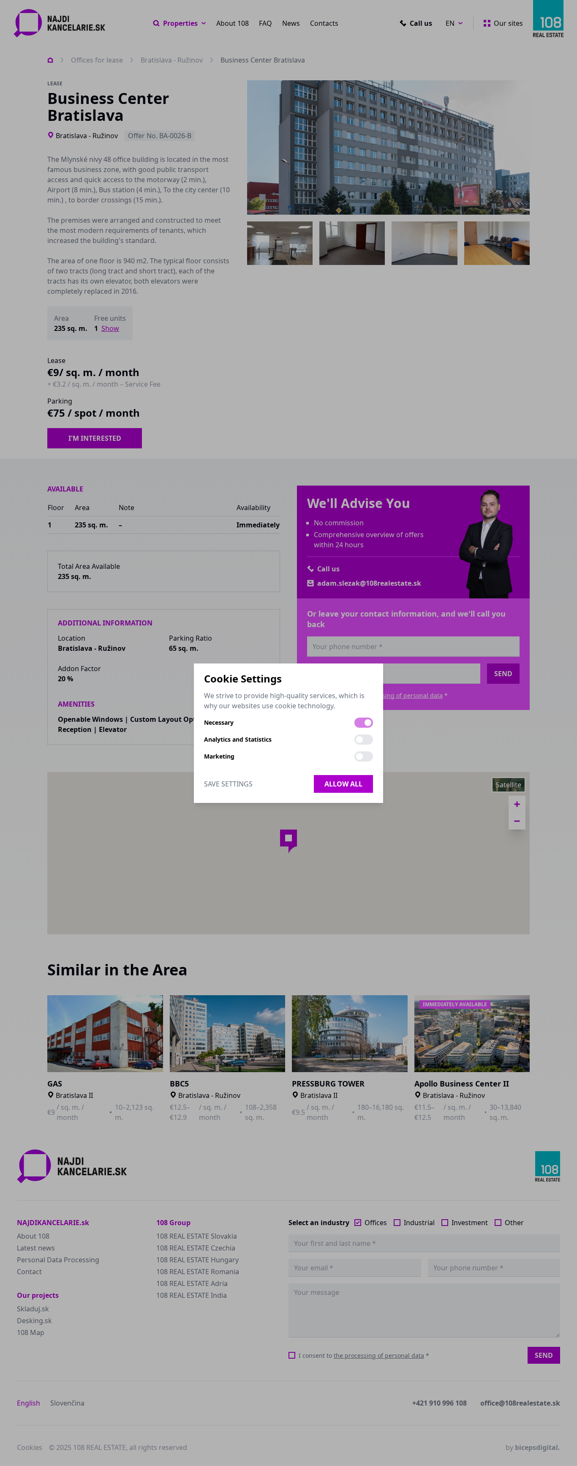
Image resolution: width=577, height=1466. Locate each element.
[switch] (363, 723)
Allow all (343, 784)
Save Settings (228, 784)
